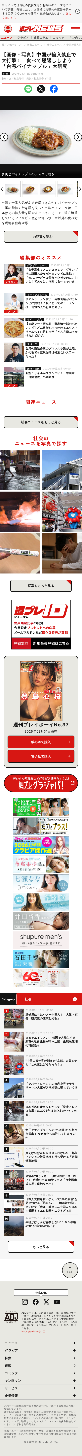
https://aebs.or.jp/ (33, 1331)
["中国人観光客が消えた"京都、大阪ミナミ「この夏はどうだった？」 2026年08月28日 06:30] (62, 512)
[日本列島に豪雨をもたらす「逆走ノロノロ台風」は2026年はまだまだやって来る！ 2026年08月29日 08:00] (20, 470)
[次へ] (78, 137)
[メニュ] (75, 28)
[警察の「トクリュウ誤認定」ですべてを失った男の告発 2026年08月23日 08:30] (62, 553)
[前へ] (4, 137)
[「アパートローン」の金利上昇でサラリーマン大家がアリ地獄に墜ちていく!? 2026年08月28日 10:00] (62, 470)
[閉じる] (77, 11)
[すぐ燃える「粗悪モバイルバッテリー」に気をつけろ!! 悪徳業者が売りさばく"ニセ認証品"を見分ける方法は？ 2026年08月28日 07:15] (20, 512)
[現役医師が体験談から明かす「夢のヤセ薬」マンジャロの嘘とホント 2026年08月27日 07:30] (20, 553)
